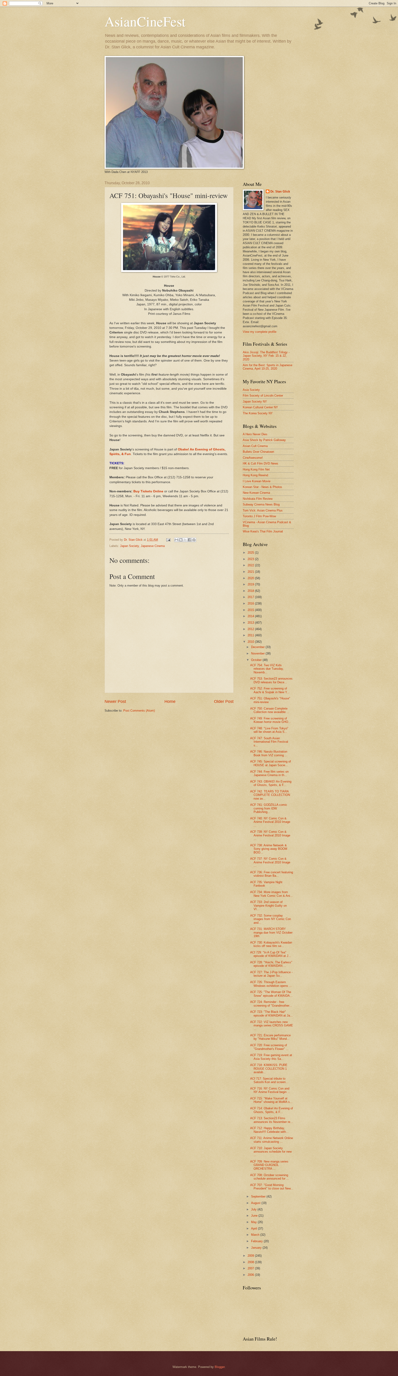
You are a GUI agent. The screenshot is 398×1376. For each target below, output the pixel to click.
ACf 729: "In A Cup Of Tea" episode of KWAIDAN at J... (270, 954)
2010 (251, 641)
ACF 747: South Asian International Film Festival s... (269, 741)
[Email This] (176, 540)
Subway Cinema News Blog (261, 504)
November (258, 653)
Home (170, 701)
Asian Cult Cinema (255, 446)
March (255, 1234)
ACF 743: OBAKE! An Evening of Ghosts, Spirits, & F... (270, 783)
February (257, 1241)
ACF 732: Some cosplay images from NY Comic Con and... (270, 919)
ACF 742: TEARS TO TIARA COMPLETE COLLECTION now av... (270, 795)
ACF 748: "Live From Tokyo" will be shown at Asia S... (269, 730)
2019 (251, 584)
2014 (251, 616)
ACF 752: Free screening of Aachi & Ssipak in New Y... (270, 690)
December (258, 647)
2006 (251, 1275)
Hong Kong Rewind (255, 475)
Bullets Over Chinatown (258, 451)
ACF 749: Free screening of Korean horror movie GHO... (270, 720)
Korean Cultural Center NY (260, 407)
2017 (251, 597)
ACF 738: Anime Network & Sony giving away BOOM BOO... (268, 849)
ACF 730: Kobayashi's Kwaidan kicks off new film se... (271, 944)
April (254, 1228)
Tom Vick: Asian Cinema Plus (263, 510)
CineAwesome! (253, 457)
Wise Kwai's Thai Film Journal (263, 531)
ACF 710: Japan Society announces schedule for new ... (271, 1151)
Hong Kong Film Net (256, 469)
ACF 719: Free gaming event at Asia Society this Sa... (271, 1056)
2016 (251, 603)
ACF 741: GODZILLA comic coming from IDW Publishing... (268, 808)
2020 (251, 578)
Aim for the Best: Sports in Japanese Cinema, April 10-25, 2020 (267, 366)
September (258, 1196)
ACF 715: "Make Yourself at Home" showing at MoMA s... (271, 1100)
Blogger (220, 1367)
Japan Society (129, 546)
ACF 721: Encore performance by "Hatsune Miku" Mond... (270, 1037)
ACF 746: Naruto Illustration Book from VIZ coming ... (268, 753)
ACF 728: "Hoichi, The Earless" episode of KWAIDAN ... (271, 964)
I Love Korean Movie (256, 481)
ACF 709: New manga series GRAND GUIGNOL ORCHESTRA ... (269, 1165)
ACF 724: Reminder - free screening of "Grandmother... (271, 1003)
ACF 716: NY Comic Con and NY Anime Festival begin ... (270, 1090)
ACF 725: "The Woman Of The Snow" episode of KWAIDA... (271, 993)
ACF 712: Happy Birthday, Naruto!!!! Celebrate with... (269, 1129)
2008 (251, 1262)
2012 (251, 629)
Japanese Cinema (153, 546)
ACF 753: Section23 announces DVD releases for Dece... (271, 680)
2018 (251, 591)
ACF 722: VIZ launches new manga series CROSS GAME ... (271, 1025)
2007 (251, 1268)
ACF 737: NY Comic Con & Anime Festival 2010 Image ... (270, 862)
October (257, 660)
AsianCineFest (145, 21)
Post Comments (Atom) (139, 710)
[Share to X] (185, 540)
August (256, 1203)
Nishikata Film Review (257, 498)
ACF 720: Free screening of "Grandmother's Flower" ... (269, 1046)
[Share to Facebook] (189, 540)
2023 (251, 559)
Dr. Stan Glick (280, 191)
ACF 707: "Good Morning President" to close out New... (271, 1186)
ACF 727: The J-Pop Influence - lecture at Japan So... (271, 973)
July (254, 1209)
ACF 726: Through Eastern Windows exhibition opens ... (271, 983)
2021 (251, 571)
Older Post (224, 701)
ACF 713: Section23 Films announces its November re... (271, 1119)
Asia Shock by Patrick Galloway (264, 440)
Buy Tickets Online (148, 491)
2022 (251, 565)
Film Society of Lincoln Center (263, 395)
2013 (251, 622)
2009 (251, 1255)
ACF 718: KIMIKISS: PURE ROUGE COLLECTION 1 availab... (268, 1068)
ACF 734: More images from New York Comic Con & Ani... (271, 893)
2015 (251, 610)
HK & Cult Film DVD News (260, 463)
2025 (251, 552)
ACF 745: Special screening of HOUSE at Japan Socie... (270, 763)
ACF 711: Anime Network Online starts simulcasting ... (271, 1139)
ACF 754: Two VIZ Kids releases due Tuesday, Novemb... (267, 668)
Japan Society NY (255, 401)
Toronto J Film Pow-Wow (259, 516)
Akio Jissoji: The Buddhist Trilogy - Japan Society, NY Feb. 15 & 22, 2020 (266, 356)
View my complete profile (259, 331)
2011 (251, 635)
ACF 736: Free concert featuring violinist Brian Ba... (271, 874)
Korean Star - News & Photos (262, 487)
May (254, 1222)
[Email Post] (168, 539)
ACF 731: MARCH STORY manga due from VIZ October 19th (271, 932)
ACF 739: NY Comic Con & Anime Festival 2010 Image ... (270, 835)
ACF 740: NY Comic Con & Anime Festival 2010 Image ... (270, 822)
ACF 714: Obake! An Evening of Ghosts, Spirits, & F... (271, 1110)
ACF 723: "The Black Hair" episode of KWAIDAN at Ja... (271, 1013)
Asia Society (251, 389)
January (257, 1247)
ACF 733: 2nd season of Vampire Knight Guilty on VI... (268, 905)
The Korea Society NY (258, 413)
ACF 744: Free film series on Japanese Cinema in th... (269, 773)
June (254, 1215)
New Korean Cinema (256, 492)
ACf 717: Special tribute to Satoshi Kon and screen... (269, 1080)
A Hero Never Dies (255, 434)
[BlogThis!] (181, 540)
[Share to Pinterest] (194, 540)
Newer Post (115, 701)
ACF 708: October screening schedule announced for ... (269, 1176)
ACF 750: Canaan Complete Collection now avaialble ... (269, 710)
